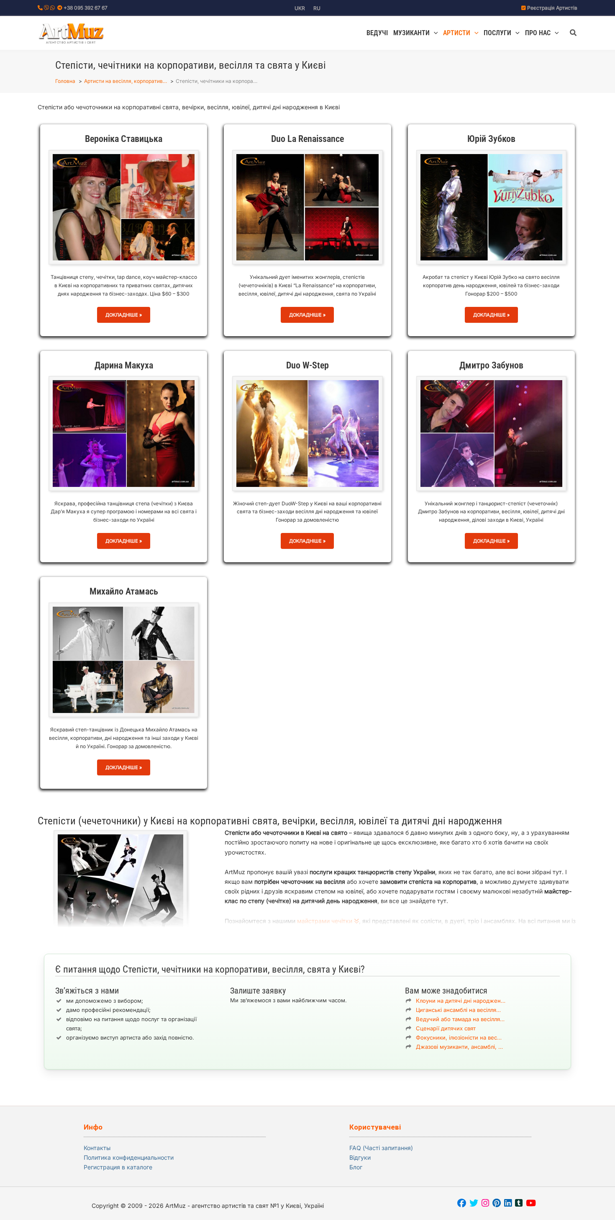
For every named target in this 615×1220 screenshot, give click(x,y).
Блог (355, 1167)
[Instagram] (485, 1203)
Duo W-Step (307, 365)
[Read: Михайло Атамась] (123, 659)
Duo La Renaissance (307, 139)
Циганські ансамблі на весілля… (458, 1009)
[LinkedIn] (507, 1203)
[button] (434, 33)
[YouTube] (531, 1203)
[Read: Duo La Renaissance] (307, 206)
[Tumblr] (518, 1203)
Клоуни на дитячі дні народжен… (460, 1000)
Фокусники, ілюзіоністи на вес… (459, 1037)
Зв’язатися (313, 1023)
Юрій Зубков (491, 139)
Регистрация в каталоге (118, 1167)
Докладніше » (123, 317)
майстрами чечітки (325, 920)
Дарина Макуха (124, 365)
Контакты (97, 1147)
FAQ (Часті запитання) (381, 1147)
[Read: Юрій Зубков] (491, 206)
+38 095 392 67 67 (86, 8)
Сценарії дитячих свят (446, 1028)
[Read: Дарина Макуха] (123, 432)
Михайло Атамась (124, 591)
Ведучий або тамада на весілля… (460, 1019)
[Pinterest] (497, 1203)
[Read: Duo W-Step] (307, 432)
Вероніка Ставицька (123, 139)
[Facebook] (461, 1203)
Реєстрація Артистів (552, 8)
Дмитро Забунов (491, 365)
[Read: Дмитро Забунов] (491, 432)
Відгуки (360, 1157)
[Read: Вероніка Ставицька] (123, 206)
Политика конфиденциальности (129, 1157)
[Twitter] (474, 1203)
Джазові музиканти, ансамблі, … (459, 1046)
